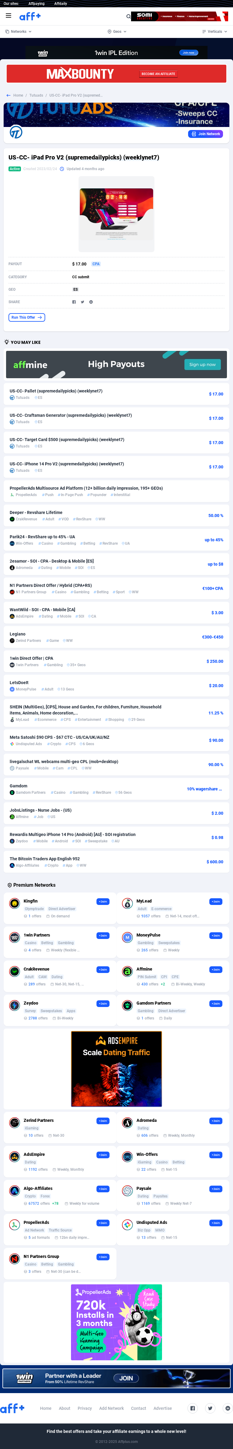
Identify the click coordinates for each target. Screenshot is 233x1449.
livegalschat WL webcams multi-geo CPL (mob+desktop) (64, 761)
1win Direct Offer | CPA (31, 658)
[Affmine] (116, 364)
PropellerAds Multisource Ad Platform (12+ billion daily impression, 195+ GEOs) (86, 488)
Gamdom (18, 785)
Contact (138, 1408)
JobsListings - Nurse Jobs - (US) (41, 810)
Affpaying (37, 4)
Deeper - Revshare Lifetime (36, 512)
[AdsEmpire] (116, 1069)
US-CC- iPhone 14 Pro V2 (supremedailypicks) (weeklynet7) (67, 463)
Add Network (111, 1408)
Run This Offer (23, 317)
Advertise (163, 1408)
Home (18, 95)
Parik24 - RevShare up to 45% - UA (42, 536)
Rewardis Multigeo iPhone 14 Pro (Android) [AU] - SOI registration (73, 834)
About (64, 1408)
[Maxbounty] (116, 74)
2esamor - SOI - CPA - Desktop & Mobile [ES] (52, 561)
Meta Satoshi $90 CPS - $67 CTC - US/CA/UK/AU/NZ (59, 737)
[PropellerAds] (116, 1322)
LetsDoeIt (19, 682)
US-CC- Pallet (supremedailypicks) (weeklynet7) (56, 391)
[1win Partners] (116, 1378)
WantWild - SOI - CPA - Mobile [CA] (42, 609)
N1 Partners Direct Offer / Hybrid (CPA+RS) (51, 585)
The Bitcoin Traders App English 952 (45, 858)
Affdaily (60, 4)
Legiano (17, 634)
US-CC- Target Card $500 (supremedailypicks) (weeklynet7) (67, 439)
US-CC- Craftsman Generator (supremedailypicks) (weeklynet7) (71, 415)
